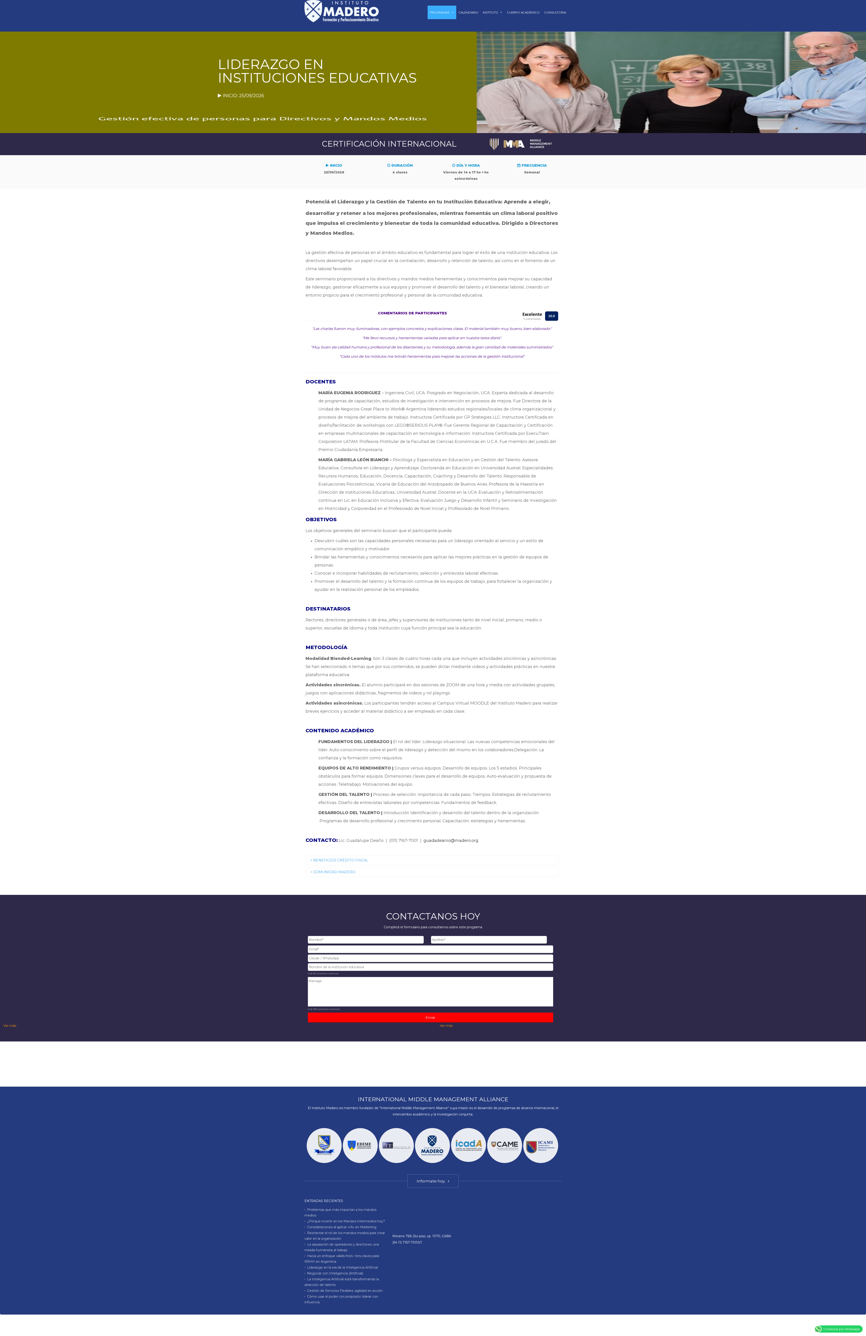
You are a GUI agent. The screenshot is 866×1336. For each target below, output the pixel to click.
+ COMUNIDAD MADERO (332, 872)
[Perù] (504, 1145)
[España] (468, 1145)
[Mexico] (540, 1145)
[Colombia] (360, 1145)
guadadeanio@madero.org (451, 840)
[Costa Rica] (396, 1145)
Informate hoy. (432, 1181)
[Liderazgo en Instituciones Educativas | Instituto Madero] (341, 11)
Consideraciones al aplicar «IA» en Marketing (341, 1227)
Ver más (9, 1026)
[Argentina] (432, 1145)
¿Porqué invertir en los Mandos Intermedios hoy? (346, 1221)
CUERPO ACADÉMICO (523, 12)
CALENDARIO (468, 12)
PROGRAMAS (440, 12)
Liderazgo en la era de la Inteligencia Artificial (342, 1267)
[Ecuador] (324, 1145)
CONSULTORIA (555, 12)
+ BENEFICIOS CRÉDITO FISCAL (339, 860)
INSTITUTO (490, 12)
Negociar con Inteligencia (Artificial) (335, 1273)
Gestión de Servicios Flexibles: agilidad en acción (345, 1291)
